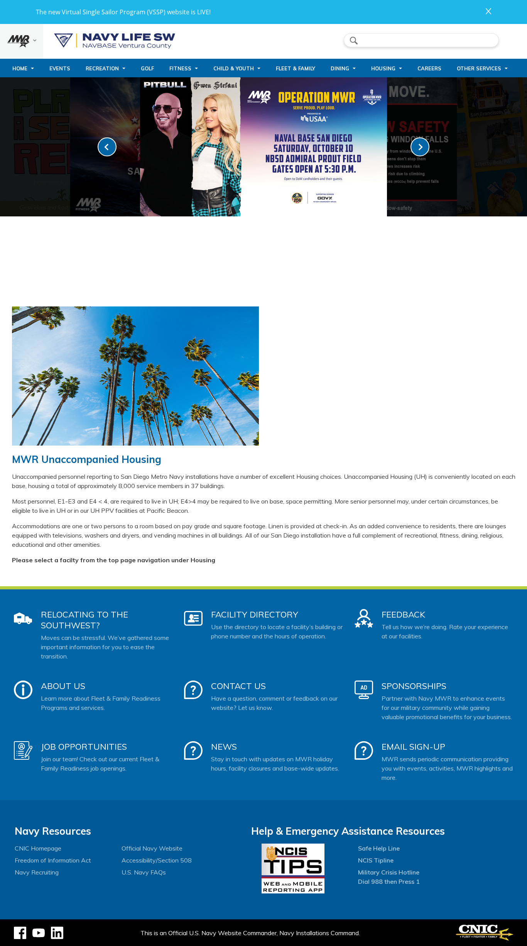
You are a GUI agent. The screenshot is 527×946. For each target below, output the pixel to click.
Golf (147, 68)
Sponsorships (414, 686)
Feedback (403, 614)
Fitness (180, 68)
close (488, 11)
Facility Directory (254, 614)
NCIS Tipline (376, 860)
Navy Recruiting (37, 872)
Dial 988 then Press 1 (389, 881)
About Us (63, 686)
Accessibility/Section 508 (157, 860)
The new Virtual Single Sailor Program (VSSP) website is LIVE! (123, 12)
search (354, 40)
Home (19, 68)
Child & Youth (233, 68)
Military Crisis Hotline (388, 872)
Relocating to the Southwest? (84, 620)
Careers (429, 68)
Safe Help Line (379, 848)
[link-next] (419, 147)
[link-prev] (107, 147)
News (224, 746)
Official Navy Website (152, 848)
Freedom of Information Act (53, 860)
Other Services (479, 68)
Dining (340, 68)
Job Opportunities (84, 746)
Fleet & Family (295, 68)
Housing (383, 68)
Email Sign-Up (413, 746)
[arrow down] (21, 41)
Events (59, 68)
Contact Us (238, 686)
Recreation (102, 68)
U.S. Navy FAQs (144, 872)
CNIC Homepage (38, 848)
